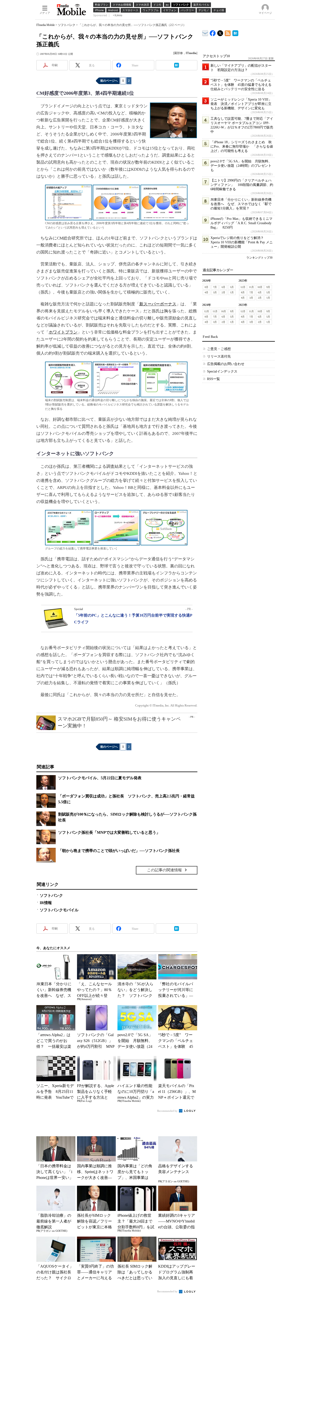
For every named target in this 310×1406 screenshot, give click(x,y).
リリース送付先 (219, 356)
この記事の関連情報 (164, 870)
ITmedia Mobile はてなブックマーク (235, 32)
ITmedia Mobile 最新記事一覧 (228, 32)
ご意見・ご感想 (219, 349)
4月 (206, 292)
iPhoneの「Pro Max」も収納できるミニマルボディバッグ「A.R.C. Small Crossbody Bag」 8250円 (241, 223)
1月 (232, 292)
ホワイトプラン (63, 332)
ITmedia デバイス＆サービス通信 (205, 32)
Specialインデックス (222, 371)
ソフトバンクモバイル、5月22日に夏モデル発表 (99, 778)
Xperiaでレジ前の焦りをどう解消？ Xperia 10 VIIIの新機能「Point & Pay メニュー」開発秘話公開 (241, 242)
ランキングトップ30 (259, 257)
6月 (223, 287)
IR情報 (46, 903)
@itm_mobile (220, 32)
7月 (215, 287)
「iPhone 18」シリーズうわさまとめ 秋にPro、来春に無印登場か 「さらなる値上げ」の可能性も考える (241, 146)
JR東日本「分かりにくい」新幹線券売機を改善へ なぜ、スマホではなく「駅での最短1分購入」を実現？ (240, 204)
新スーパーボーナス (157, 304)
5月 (232, 287)
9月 (268, 287)
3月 (215, 292)
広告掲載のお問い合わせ (225, 364)
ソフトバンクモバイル (59, 910)
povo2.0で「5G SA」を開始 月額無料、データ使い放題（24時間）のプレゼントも (241, 165)
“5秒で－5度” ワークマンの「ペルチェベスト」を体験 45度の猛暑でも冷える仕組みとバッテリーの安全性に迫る (240, 85)
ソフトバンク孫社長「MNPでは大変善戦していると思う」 (109, 832)
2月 (223, 292)
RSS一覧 (213, 379)
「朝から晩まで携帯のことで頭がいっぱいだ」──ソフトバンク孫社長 (119, 851)
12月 (242, 287)
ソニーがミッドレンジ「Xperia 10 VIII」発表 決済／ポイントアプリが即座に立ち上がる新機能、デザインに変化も (241, 104)
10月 (259, 287)
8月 (206, 287)
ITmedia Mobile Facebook (213, 32)
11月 (251, 287)
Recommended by (167, 1110)
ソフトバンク (66, 25)
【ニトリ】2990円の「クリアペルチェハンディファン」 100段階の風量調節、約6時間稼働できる (241, 185)
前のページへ (109, 80)
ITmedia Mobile (45, 25)
